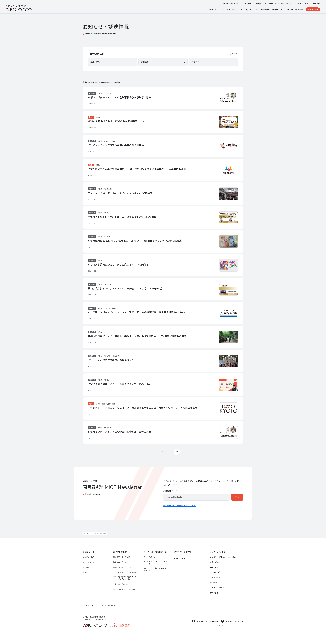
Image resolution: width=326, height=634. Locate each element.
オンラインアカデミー (231, 4)
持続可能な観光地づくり (122, 567)
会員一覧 (272, 3)
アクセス (86, 572)
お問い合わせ (215, 593)
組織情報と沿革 (88, 557)
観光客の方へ (286, 3)
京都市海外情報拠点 (120, 584)
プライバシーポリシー (107, 605)
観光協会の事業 (120, 552)
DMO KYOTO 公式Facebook (207, 621)
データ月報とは (149, 557)
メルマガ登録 (248, 4)
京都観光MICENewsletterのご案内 (223, 557)
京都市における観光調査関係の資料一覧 (155, 569)
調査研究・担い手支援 (121, 557)
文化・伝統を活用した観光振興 (125, 572)
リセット (233, 53)
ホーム (86, 533)
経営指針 (86, 567)
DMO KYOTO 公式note (234, 621)
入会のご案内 (313, 9)
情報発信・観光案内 (120, 562)
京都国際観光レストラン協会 (124, 589)
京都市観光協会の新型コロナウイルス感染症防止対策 (125, 578)
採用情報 (316, 4)
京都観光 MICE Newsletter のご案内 (179, 505)
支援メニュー (251, 9)
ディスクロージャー (90, 562)
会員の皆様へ (261, 4)
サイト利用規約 (88, 605)
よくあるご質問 (302, 3)
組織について (88, 552)
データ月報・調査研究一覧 (155, 552)
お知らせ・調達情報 (294, 9)
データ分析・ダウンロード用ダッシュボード (155, 562)
